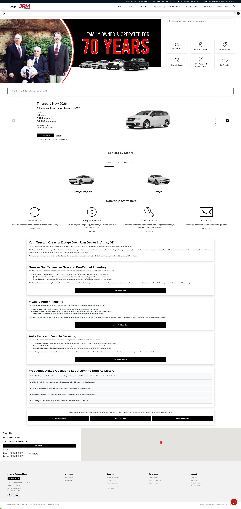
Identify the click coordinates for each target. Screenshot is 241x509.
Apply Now (92, 231)
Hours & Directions (196, 483)
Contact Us (15, 478)
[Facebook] (9, 495)
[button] (161, 443)
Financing (153, 474)
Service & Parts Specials (114, 485)
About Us (194, 477)
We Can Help (206, 228)
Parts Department (112, 483)
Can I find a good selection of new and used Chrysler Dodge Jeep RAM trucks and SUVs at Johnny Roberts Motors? (73, 376)
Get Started (149, 231)
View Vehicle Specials (58, 418)
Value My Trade (153, 483)
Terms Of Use (31, 504)
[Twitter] (13, 495)
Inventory (69, 474)
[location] (178, 1)
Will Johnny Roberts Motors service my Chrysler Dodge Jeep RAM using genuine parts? (63, 394)
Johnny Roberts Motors (13, 504)
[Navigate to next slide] (159, 50)
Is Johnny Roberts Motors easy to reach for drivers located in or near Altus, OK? (60, 401)
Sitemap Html (44, 504)
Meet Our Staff (195, 485)
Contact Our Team (182, 418)
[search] (234, 6)
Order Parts (110, 488)
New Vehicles (69, 477)
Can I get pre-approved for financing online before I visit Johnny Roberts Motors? (61, 388)
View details (45, 135)
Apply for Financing (120, 325)
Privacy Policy (23, 504)
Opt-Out (57, 504)
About (194, 474)
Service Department (113, 477)
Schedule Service (120, 359)
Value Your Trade (35, 228)
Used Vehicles (69, 480)
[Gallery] (80, 51)
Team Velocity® (210, 504)
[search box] (200, 21)
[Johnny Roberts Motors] (23, 6)
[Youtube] (17, 495)
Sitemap (38, 504)
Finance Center (153, 477)
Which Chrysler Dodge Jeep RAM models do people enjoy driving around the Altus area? (63, 382)
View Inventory (120, 290)
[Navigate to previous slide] (1, 50)
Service (110, 474)
